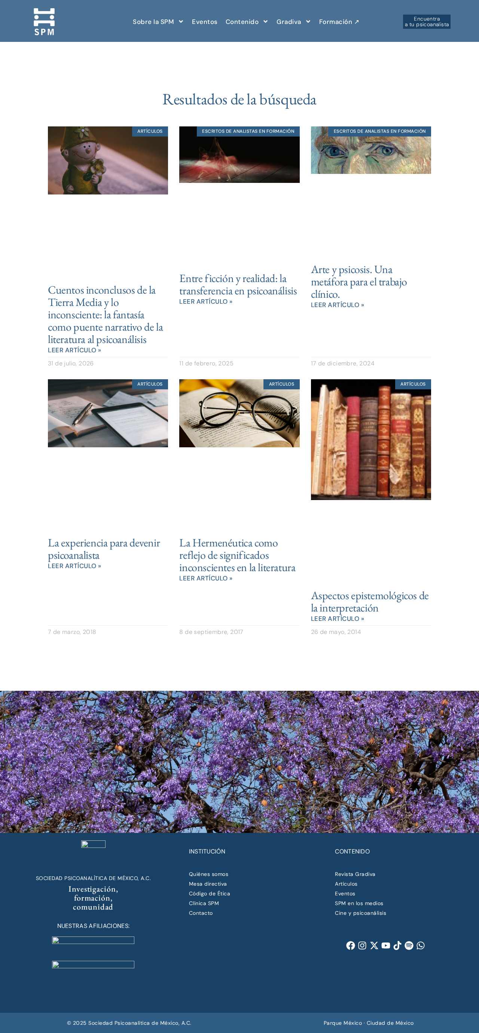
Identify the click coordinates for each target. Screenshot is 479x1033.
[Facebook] (350, 945)
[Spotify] (408, 945)
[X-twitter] (374, 945)
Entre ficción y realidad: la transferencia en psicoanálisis (238, 284)
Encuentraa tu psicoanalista (427, 21)
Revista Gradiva (355, 874)
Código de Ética (210, 893)
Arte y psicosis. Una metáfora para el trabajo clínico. (359, 281)
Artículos (346, 883)
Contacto (201, 913)
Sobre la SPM (153, 22)
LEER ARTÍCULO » (74, 350)
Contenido (242, 22)
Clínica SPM (204, 903)
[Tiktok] (397, 945)
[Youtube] (385, 945)
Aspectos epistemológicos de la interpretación (370, 601)
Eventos (205, 22)
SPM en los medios (359, 903)
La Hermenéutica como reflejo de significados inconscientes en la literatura (237, 554)
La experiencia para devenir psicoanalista (104, 548)
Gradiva (289, 22)
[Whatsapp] (420, 945)
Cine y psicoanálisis (360, 913)
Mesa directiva (208, 883)
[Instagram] (362, 945)
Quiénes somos (209, 874)
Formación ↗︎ (339, 22)
